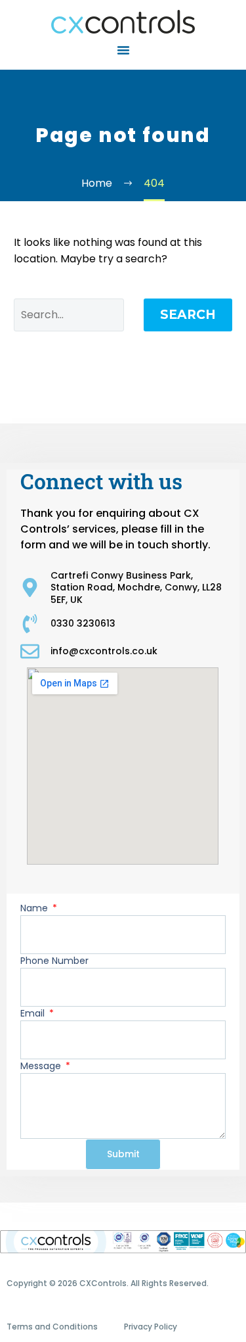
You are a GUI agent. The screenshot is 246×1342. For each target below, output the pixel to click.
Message (42, 1065)
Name (35, 908)
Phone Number (54, 960)
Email (33, 1013)
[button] (123, 50)
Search (188, 314)
